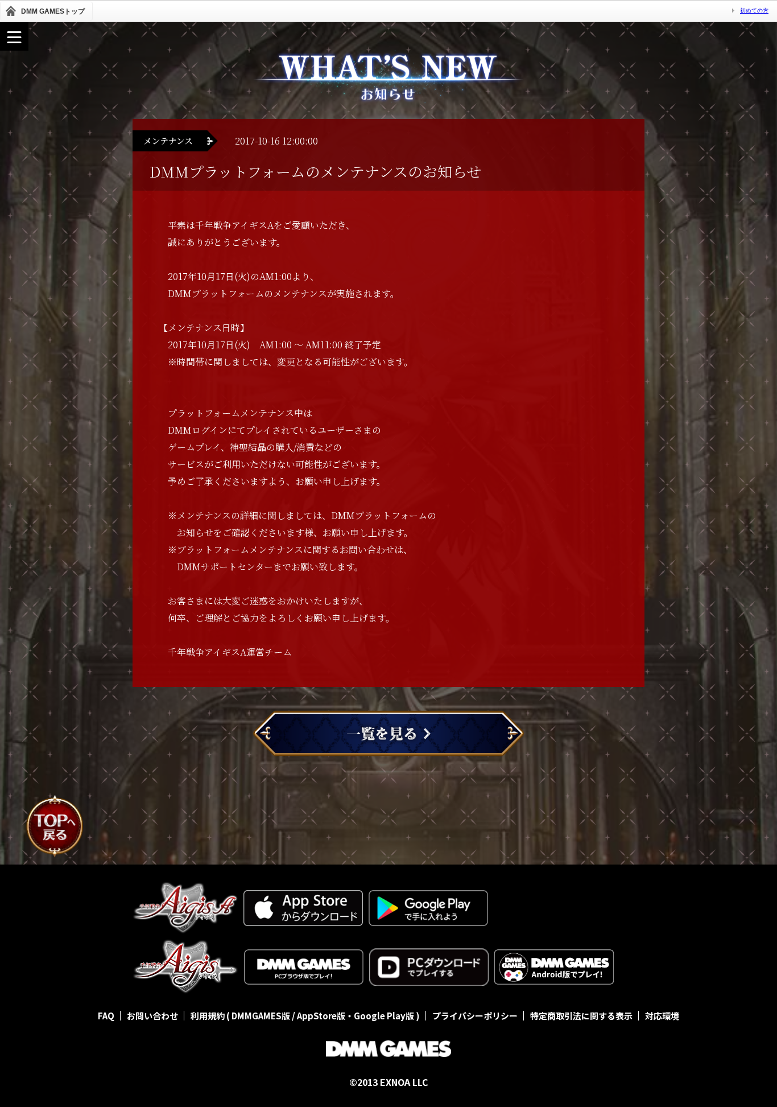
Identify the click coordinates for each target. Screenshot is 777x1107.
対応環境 (662, 1016)
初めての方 (754, 10)
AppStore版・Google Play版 (355, 1016)
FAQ (106, 1016)
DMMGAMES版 (261, 1016)
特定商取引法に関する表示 (581, 1016)
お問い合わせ (152, 1016)
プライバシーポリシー (475, 1016)
